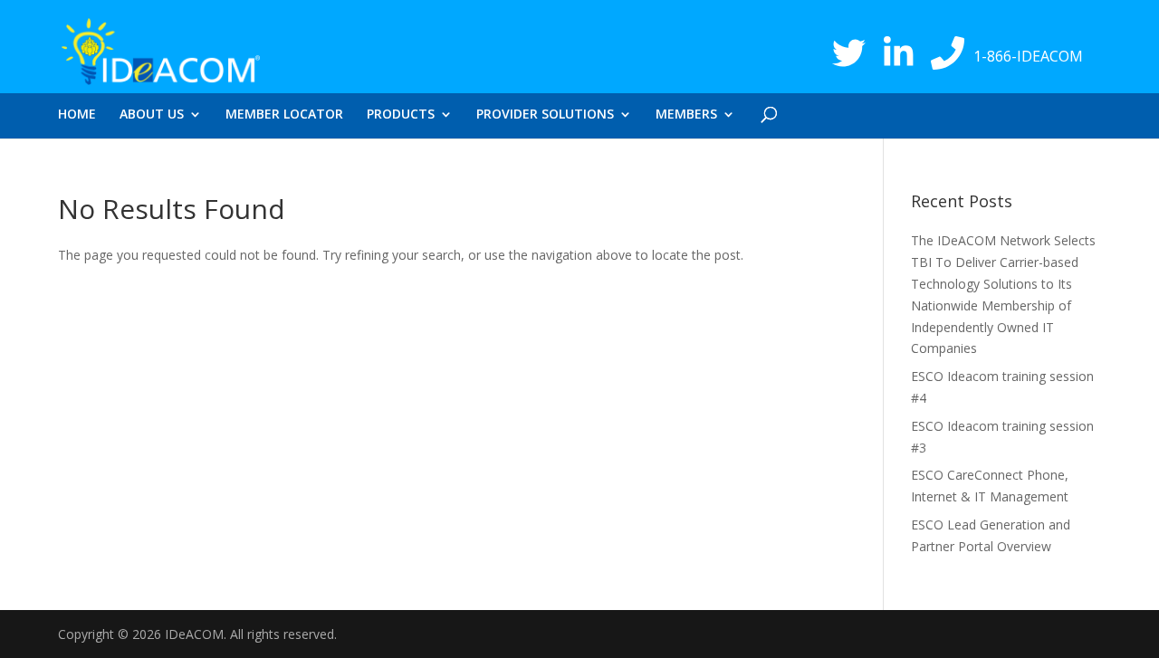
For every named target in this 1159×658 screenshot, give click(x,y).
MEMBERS (686, 115)
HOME (77, 115)
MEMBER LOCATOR (284, 115)
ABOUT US (152, 115)
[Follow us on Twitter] (849, 52)
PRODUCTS (401, 115)
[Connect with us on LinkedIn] (898, 52)
